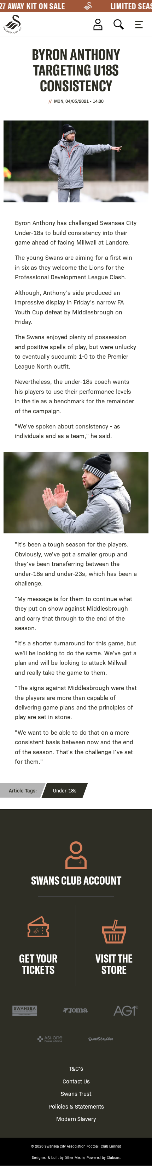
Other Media (74, 1157)
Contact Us (76, 1081)
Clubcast (114, 1157)
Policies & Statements (76, 1106)
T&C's (76, 1068)
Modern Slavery (76, 1118)
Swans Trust (76, 1093)
